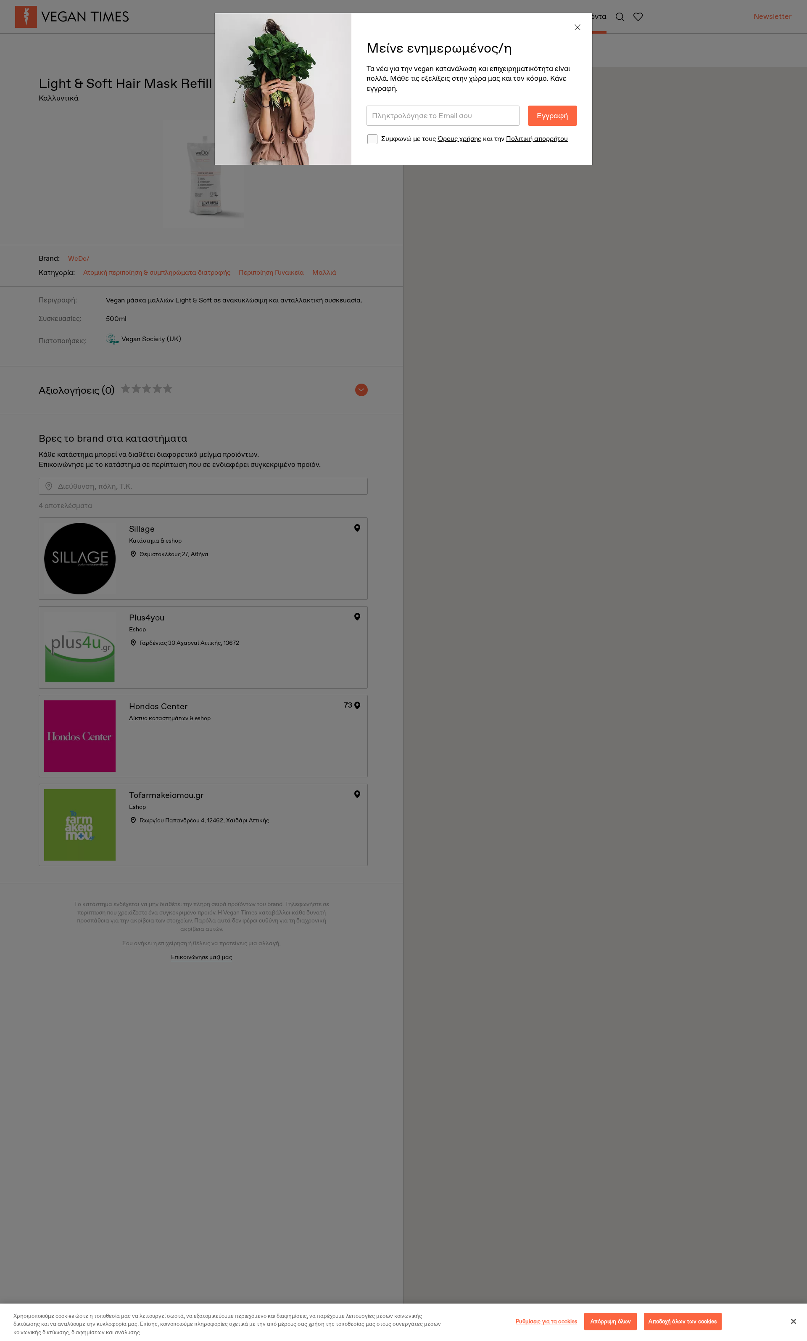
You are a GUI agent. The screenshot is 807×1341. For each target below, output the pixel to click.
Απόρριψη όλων (611, 1321)
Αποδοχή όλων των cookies (683, 1321)
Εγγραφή (552, 116)
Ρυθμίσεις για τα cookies (546, 1321)
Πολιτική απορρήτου (537, 138)
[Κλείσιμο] (793, 1321)
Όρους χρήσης (459, 138)
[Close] (577, 28)
